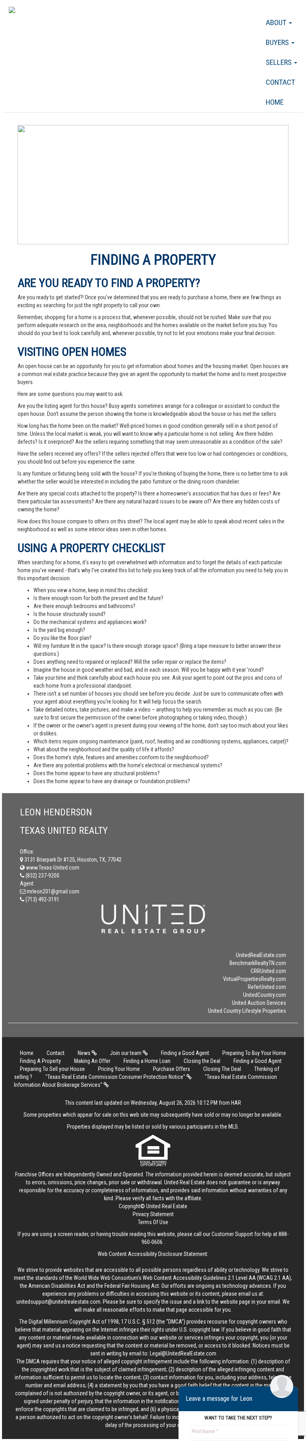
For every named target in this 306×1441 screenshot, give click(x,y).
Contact (280, 82)
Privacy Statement (153, 1214)
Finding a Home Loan (147, 1061)
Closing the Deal (202, 1061)
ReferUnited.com (267, 987)
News (85, 1053)
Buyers (278, 42)
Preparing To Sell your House (52, 1069)
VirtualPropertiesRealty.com (254, 979)
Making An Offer (92, 1061)
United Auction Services (259, 1003)
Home (275, 102)
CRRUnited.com (268, 971)
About (277, 22)
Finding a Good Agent (185, 1053)
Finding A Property (40, 1061)
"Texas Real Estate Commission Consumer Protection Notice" (115, 1077)
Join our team (126, 1053)
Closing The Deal (222, 1069)
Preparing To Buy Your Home (254, 1053)
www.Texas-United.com (52, 867)
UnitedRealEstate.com (261, 955)
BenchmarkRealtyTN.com (258, 963)
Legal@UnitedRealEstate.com (183, 1353)
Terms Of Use (153, 1222)
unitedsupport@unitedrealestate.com (58, 1302)
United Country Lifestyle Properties (247, 1011)
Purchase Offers (171, 1069)
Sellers (279, 62)
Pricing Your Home (119, 1069)
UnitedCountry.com (264, 995)
